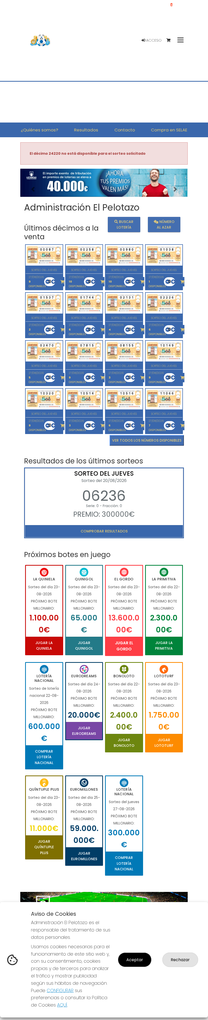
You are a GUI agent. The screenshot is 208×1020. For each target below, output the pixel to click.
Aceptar (134, 960)
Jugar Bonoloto (124, 742)
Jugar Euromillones (84, 856)
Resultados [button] (86, 130)
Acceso (153, 40)
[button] (32, 189)
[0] (170, 40)
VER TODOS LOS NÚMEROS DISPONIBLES (146, 440)
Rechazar (180, 960)
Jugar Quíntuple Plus (44, 847)
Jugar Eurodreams (84, 730)
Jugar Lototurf (163, 742)
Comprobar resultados (104, 531)
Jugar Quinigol (84, 645)
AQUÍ (62, 1005)
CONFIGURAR (60, 990)
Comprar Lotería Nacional (44, 757)
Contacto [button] (124, 130)
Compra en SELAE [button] (169, 130)
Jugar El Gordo (124, 646)
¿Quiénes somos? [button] (39, 130)
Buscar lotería (125, 224)
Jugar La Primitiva (164, 645)
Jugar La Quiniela (44, 645)
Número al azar (166, 224)
